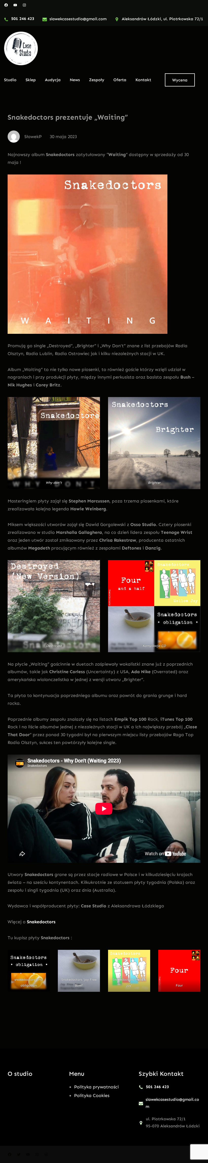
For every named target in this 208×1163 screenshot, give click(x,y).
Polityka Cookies (91, 1095)
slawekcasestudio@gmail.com (78, 18)
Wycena (179, 80)
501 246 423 (22, 18)
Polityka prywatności (96, 1087)
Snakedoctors (41, 922)
